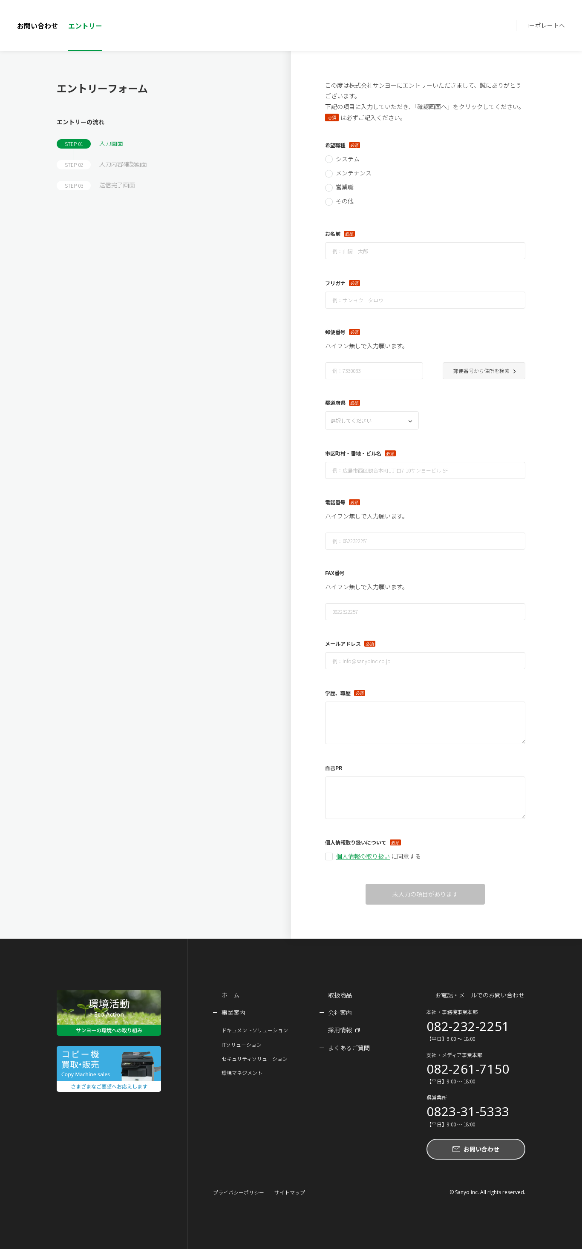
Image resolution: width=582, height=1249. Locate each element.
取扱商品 (340, 995)
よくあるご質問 (349, 1047)
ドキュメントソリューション (255, 1030)
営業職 (345, 187)
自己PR (333, 767)
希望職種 (335, 145)
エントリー (85, 25)
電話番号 (335, 502)
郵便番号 (335, 331)
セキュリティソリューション (255, 1058)
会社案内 (340, 1012)
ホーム (230, 995)
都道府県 (335, 402)
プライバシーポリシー (238, 1192)
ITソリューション (242, 1044)
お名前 (332, 233)
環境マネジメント (242, 1072)
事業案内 (233, 1012)
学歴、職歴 (338, 692)
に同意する (378, 856)
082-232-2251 (468, 1026)
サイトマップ (289, 1192)
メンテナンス (354, 173)
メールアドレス (343, 643)
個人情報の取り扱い (363, 856)
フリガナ (335, 282)
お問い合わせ (37, 25)
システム (348, 159)
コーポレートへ (544, 25)
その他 (345, 201)
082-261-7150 (468, 1069)
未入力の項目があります (425, 894)
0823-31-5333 (468, 1111)
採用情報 (340, 1030)
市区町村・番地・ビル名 (353, 453)
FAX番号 (335, 572)
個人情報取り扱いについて (355, 842)
